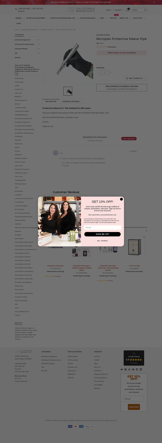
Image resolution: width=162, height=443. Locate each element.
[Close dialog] (121, 199)
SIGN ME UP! (102, 234)
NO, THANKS (102, 241)
